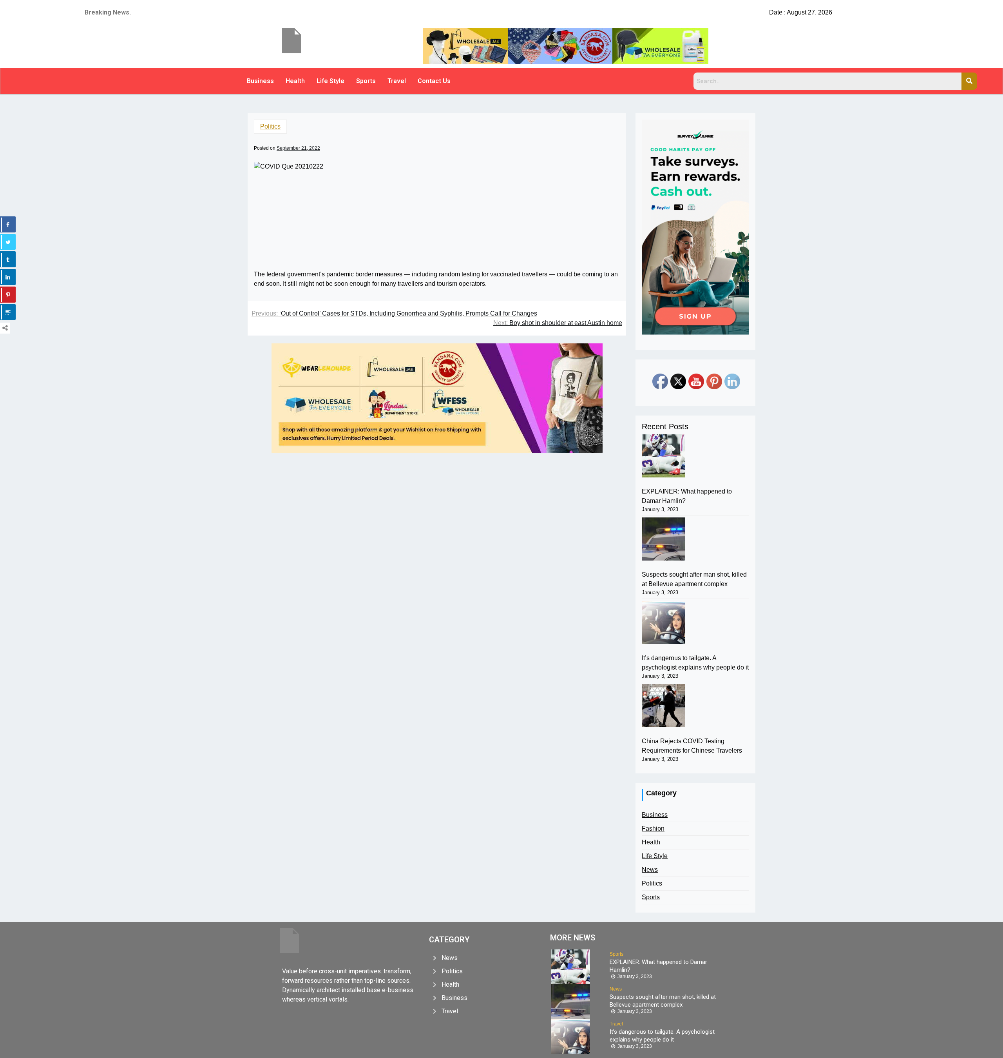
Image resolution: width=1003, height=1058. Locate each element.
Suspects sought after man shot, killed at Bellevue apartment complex (694, 579)
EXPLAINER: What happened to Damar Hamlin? (687, 496)
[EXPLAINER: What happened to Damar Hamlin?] (663, 455)
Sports (366, 81)
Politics (270, 126)
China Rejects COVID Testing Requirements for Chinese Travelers (692, 746)
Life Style (330, 81)
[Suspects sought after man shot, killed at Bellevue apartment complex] (663, 539)
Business (260, 81)
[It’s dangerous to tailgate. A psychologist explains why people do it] (663, 622)
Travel (396, 81)
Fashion (653, 828)
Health (295, 81)
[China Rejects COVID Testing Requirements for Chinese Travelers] (663, 705)
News (650, 869)
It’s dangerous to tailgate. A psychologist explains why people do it (695, 663)
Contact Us (434, 81)
